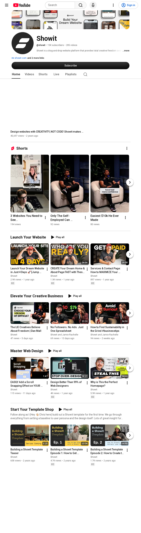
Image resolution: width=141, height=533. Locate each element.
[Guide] (6, 5)
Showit (13, 276)
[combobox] (61, 5)
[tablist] (70, 74)
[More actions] (127, 148)
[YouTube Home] (21, 5)
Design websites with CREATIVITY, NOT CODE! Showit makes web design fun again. (47, 131)
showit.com (20, 58)
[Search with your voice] (93, 5)
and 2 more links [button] (35, 58)
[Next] (129, 182)
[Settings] (113, 5)
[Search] (80, 5)
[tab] (16, 74)
